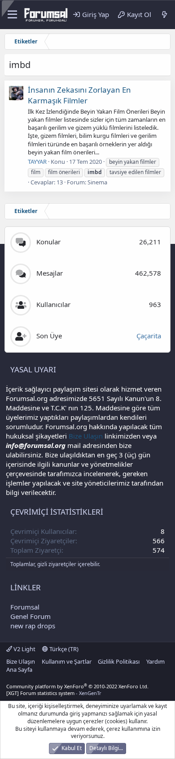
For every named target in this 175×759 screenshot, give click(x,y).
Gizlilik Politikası (119, 661)
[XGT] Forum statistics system (53, 693)
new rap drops (32, 625)
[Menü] (11, 14)
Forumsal (24, 606)
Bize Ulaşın (86, 435)
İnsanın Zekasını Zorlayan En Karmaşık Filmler (79, 95)
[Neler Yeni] (164, 14)
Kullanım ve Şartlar (67, 661)
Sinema (97, 182)
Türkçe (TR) (63, 649)
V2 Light (23, 649)
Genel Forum (30, 616)
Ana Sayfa (19, 669)
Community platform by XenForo (77, 686)
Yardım (155, 661)
